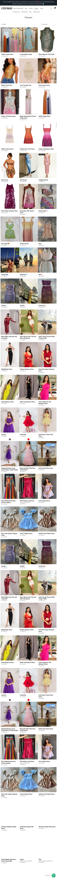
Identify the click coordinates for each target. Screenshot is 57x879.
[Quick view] (16, 50)
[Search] (51, 8)
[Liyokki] (7, 8)
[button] (54, 8)
